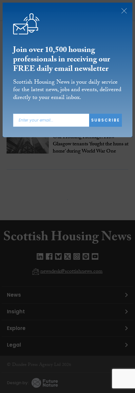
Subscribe (105, 120)
